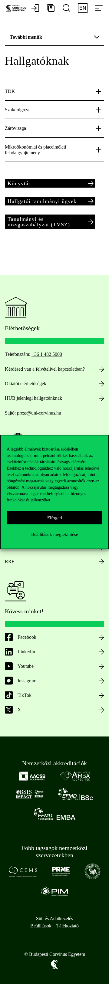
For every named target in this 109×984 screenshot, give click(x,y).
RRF (9, 561)
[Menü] (98, 8)
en (82, 8)
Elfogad (54, 517)
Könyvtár (19, 183)
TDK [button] (10, 91)
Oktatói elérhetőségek (25, 383)
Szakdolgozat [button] (18, 109)
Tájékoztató (67, 925)
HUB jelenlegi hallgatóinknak (33, 398)
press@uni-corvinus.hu (39, 412)
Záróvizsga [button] (15, 128)
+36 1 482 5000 (46, 354)
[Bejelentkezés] (35, 8)
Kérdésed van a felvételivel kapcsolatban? (45, 369)
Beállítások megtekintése (54, 534)
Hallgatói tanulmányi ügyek (42, 201)
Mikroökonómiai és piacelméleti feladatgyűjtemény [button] (35, 149)
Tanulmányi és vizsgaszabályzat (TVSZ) (39, 222)
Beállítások (40, 925)
